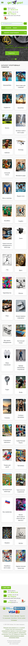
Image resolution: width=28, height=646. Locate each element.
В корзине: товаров (11, 27)
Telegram (13, 14)
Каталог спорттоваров (11, 32)
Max (9, 14)
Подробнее (11, 53)
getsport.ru (13, 602)
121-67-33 (13, 12)
